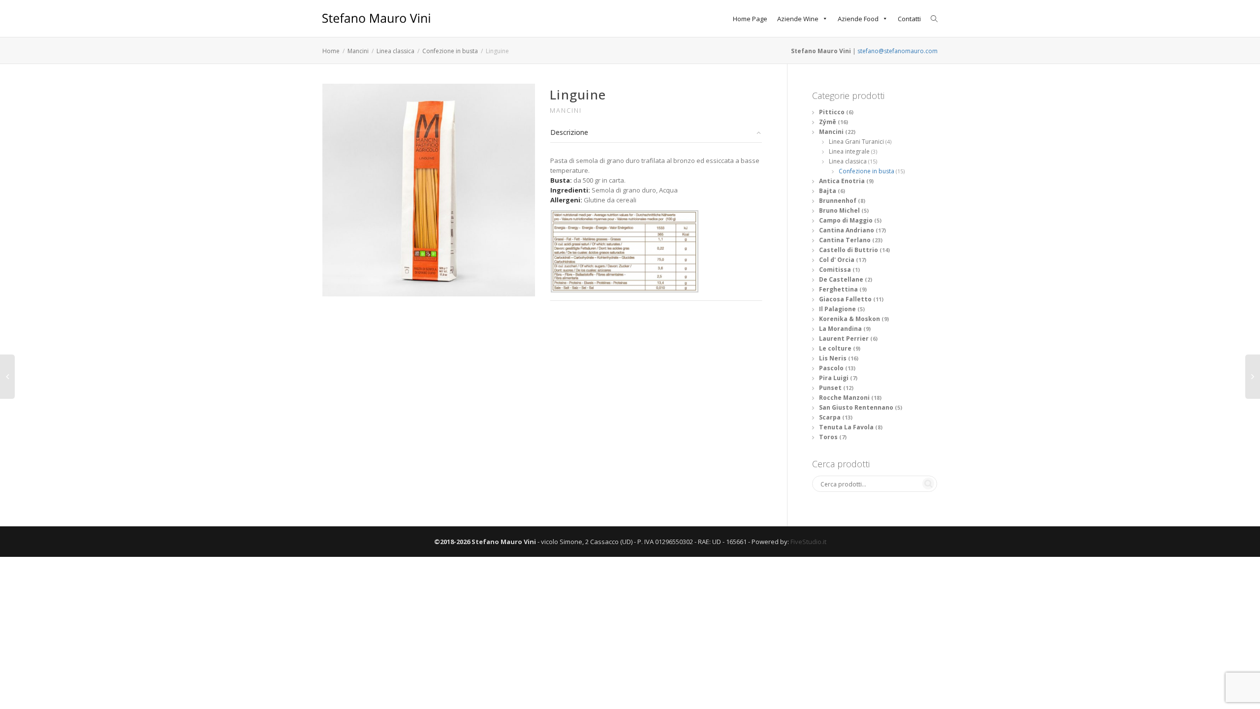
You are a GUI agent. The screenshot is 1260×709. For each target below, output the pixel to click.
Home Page (750, 18)
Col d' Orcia (836, 260)
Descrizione (569, 132)
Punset (830, 388)
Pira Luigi (834, 378)
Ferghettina (838, 289)
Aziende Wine (798, 18)
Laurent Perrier (844, 338)
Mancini (358, 51)
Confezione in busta (450, 51)
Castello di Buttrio (848, 250)
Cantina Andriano (846, 230)
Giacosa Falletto (845, 299)
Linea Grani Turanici (856, 141)
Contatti (909, 18)
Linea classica (395, 51)
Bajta (827, 191)
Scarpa (830, 417)
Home (331, 51)
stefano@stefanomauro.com (897, 51)
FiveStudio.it (808, 541)
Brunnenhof (837, 200)
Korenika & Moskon (849, 319)
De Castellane (841, 279)
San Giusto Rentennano (856, 407)
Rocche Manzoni (844, 397)
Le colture (835, 348)
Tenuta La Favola (846, 427)
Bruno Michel (839, 210)
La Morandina (840, 328)
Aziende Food (858, 18)
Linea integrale (849, 151)
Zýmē (827, 122)
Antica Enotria (842, 181)
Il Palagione (837, 309)
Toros (828, 437)
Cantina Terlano (845, 240)
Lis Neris (833, 358)
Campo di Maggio (846, 220)
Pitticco (832, 112)
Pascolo (831, 368)
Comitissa (835, 269)
